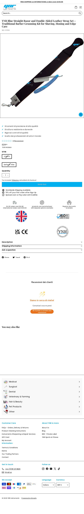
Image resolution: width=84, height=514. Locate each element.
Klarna (4, 451)
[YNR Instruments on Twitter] (55, 468)
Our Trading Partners (10, 454)
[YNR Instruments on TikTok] (59, 468)
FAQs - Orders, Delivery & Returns (15, 428)
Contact (5, 457)
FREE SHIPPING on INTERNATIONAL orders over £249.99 (41, 2)
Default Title (9, 164)
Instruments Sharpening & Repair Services (18, 434)
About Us (45, 428)
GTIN (4, 151)
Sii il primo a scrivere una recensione (42, 312)
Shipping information (12, 246)
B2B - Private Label (49, 434)
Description (7, 242)
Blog (43, 431)
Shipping (15, 180)
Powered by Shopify (29, 498)
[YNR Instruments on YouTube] (51, 468)
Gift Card (5, 437)
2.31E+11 (7, 156)
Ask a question (9, 250)
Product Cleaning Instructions (14, 431)
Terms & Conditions (10, 448)
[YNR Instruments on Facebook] (47, 468)
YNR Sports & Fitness (50, 437)
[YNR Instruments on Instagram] (43, 468)
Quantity (6, 171)
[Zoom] (81, 115)
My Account (6, 440)
